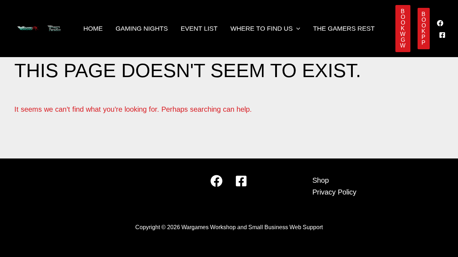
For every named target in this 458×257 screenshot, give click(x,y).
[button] (296, 28)
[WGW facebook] (440, 23)
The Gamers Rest (344, 28)
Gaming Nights (142, 28)
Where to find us (261, 28)
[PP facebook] (442, 35)
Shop (320, 180)
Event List (199, 28)
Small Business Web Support (285, 227)
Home (93, 28)
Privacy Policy (334, 192)
